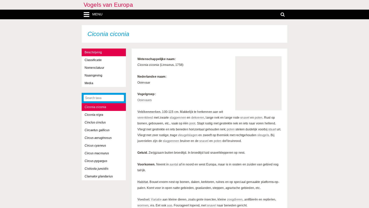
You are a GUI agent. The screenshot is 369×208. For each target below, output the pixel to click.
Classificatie (93, 60)
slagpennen (178, 117)
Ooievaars (144, 100)
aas (169, 205)
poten (259, 117)
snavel (244, 117)
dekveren (197, 117)
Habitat (142, 182)
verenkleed (145, 117)
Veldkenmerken (148, 111)
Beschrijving (93, 52)
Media (89, 83)
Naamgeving (93, 75)
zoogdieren (235, 199)
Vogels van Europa (108, 5)
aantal (174, 164)
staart (272, 129)
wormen (143, 205)
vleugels (263, 135)
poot (192, 123)
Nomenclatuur (94, 67)
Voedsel (143, 199)
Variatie (156, 199)
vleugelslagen (188, 135)
